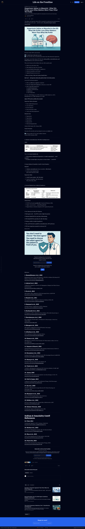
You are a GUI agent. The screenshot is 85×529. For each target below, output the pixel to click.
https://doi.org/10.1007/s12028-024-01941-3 (33, 397)
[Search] (71, 2)
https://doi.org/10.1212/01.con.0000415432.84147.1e (35, 425)
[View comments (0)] (29, 19)
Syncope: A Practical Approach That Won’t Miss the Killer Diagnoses (37, 488)
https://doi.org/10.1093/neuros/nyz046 (32, 329)
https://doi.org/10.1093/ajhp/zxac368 (32, 404)
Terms (11, 527)
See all (26, 514)
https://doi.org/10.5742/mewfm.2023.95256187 (34, 335)
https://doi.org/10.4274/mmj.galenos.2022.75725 (34, 350)
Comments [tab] (27, 472)
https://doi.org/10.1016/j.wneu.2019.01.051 (33, 383)
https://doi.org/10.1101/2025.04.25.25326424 (34, 308)
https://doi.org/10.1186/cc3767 (31, 322)
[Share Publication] (73, 2)
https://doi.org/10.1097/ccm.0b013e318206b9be (34, 301)
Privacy (8, 527)
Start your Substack (40, 527)
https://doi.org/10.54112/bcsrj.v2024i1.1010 (33, 288)
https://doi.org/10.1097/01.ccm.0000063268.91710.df (35, 369)
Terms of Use (47, 457)
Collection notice (14, 527)
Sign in (82, 2)
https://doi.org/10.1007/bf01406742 (32, 376)
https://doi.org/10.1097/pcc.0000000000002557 (34, 280)
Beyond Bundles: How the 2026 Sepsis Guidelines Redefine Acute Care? (36, 497)
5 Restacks (36, 462)
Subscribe (77, 2)
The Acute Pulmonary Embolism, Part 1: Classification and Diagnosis (37, 506)
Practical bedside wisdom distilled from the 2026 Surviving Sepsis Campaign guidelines (38, 500)
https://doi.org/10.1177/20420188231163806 (33, 431)
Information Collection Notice (42, 458)
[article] (42, 491)
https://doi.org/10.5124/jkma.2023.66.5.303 (33, 444)
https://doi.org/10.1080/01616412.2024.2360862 (34, 356)
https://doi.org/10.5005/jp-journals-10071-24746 (34, 343)
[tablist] (29, 473)
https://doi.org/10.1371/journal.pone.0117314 (34, 438)
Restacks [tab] (31, 472)
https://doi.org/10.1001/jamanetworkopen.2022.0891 (35, 314)
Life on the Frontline (30, 15)
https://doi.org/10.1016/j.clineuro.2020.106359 (34, 391)
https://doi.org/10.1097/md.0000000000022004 (34, 363)
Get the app (46, 527)
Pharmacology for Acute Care (31, 6)
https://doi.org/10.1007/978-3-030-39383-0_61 (34, 410)
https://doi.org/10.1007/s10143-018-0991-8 (33, 295)
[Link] (23, 275)
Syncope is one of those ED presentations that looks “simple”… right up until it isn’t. (38, 491)
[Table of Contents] (1, 264)
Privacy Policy (50, 458)
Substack (75, 527)
